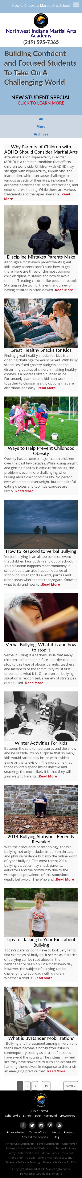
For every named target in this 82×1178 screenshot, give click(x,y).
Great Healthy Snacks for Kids (41, 350)
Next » (71, 1086)
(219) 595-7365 (41, 42)
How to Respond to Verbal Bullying (41, 551)
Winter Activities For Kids (41, 743)
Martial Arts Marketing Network (50, 1169)
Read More (64, 290)
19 (46, 1086)
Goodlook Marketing (49, 1173)
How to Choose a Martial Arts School (41, 5)
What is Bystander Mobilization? (41, 1038)
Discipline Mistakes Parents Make (41, 257)
